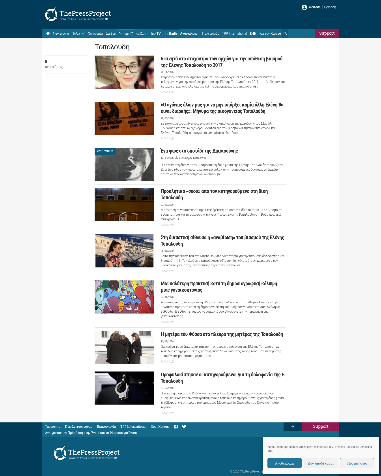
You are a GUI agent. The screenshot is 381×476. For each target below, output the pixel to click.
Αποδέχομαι (284, 463)
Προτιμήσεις (357, 463)
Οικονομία (95, 33)
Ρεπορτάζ (126, 34)
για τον (270, 33)
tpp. (156, 33)
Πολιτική (78, 33)
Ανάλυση (142, 34)
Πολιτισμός (210, 33)
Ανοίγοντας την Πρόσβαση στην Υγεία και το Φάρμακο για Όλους (91, 433)
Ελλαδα (165, 92)
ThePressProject (85, 13)
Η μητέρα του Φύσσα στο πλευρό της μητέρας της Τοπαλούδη (222, 334)
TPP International (234, 33)
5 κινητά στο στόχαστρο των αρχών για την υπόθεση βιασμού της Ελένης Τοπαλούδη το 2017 (221, 62)
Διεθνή (111, 33)
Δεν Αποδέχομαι (321, 463)
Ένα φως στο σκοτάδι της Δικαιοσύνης (199, 151)
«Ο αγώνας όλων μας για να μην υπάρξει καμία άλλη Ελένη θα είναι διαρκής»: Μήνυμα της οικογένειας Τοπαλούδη (222, 108)
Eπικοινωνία (106, 426)
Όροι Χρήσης (160, 426)
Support (327, 33)
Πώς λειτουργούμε (78, 426)
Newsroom (61, 33)
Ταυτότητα (52, 426)
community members (92, 19)
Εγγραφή (330, 7)
